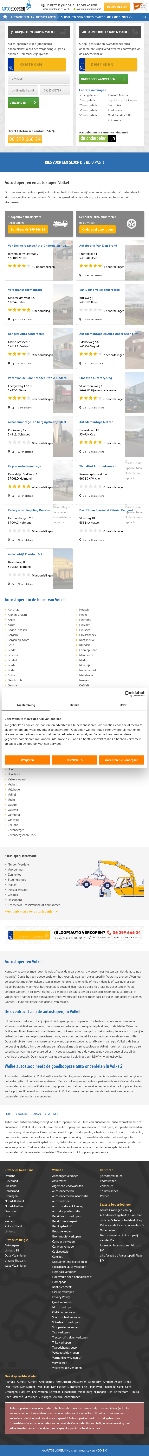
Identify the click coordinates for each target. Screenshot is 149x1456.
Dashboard (15, 900)
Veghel (12, 784)
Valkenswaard (17, 779)
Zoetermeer (72, 1397)
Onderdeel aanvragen (98, 79)
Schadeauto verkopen (66, 1322)
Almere (32, 1382)
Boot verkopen (62, 1231)
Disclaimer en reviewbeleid (69, 1262)
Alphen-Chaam (17, 615)
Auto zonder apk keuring (67, 1206)
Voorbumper (15, 869)
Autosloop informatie (66, 1211)
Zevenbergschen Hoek (22, 835)
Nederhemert (87, 670)
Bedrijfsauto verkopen (66, 1216)
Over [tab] (123, 705)
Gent (128, 1387)
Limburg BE (12, 1250)
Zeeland (13, 825)
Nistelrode (86, 675)
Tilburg (134, 1392)
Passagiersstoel (18, 890)
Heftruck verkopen (64, 1272)
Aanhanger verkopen (65, 1176)
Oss (109, 1392)
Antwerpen (12, 1245)
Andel (11, 620)
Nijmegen (100, 1392)
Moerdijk (84, 665)
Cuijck (11, 675)
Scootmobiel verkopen (66, 1317)
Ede (84, 1387)
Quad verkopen (62, 1302)
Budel (11, 670)
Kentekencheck (62, 1287)
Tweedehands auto (107, 17)
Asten (11, 625)
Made (82, 660)
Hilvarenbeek (87, 635)
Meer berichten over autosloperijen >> (31, 911)
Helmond (85, 620)
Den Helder (58, 1387)
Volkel (12, 794)
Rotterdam (121, 1392)
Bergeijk (13, 635)
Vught (11, 799)
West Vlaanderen (16, 1265)
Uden (11, 769)
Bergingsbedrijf (62, 1226)
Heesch (84, 609)
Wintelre (13, 820)
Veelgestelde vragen (65, 1352)
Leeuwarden (40, 1392)
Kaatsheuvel (87, 640)
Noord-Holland (14, 1206)
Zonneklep (14, 874)
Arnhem (108, 1382)
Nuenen (84, 680)
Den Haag (43, 1387)
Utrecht (10, 1216)
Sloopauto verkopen (65, 1327)
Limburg (10, 1231)
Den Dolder (27, 1387)
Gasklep (13, 895)
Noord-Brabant (30, 1114)
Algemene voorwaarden (67, 1186)
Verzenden (18, 102)
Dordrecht (74, 1387)
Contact (57, 1256)
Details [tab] (74, 705)
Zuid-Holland (13, 1226)
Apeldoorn (94, 1382)
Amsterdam (63, 1382)
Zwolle (58, 1397)
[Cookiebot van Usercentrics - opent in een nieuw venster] (128, 694)
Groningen (11, 1196)
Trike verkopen (61, 1342)
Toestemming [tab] (26, 705)
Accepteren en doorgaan (121, 760)
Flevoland (11, 1181)
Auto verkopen (46, 17)
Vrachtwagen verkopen (67, 1368)
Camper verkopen (63, 1241)
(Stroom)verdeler (19, 864)
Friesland (10, 1186)
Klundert (85, 645)
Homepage (59, 1282)
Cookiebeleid (60, 1251)
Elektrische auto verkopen (69, 1267)
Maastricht (69, 1392)
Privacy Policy (61, 1297)
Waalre (12, 804)
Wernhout (14, 815)
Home (9, 1114)
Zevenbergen (16, 830)
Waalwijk (13, 810)
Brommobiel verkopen (66, 1236)
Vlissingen (45, 1397)
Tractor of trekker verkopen (70, 1337)
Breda (11, 665)
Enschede (109, 1387)
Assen (118, 1382)
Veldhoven (14, 789)
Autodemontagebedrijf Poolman (121, 1215)
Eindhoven (95, 1387)
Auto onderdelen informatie (70, 1196)
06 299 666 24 (117, 7)
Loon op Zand (88, 650)
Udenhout (14, 774)
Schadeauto (85, 17)
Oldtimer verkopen (64, 1312)
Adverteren (59, 1181)
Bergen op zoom (18, 640)
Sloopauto (68, 17)
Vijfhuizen (30, 1397)
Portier (12, 884)
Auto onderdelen (22, 17)
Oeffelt (84, 685)
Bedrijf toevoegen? (64, 1221)
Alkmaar (10, 1382)
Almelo (21, 1382)
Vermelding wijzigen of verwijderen (67, 1360)
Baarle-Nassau (17, 630)
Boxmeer (14, 655)
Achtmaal (14, 609)
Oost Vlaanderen (16, 1255)
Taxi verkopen (61, 1332)
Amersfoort (46, 1382)
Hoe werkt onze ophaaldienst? (72, 1277)
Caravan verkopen (63, 1246)
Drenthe (10, 1176)
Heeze (83, 615)
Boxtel (12, 660)
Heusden (84, 630)
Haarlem (24, 1392)
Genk (120, 1387)
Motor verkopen (62, 1307)
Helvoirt (84, 625)
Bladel (12, 650)
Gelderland (12, 1191)
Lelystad (55, 1392)
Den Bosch (15, 680)
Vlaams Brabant (15, 1260)
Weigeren (27, 760)
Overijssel (11, 1211)
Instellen (72, 760)
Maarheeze (86, 655)
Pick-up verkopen (63, 1292)
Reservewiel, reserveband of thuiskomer (34, 905)
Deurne (12, 685)
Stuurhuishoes (17, 879)
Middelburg (85, 1392)
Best (11, 645)
